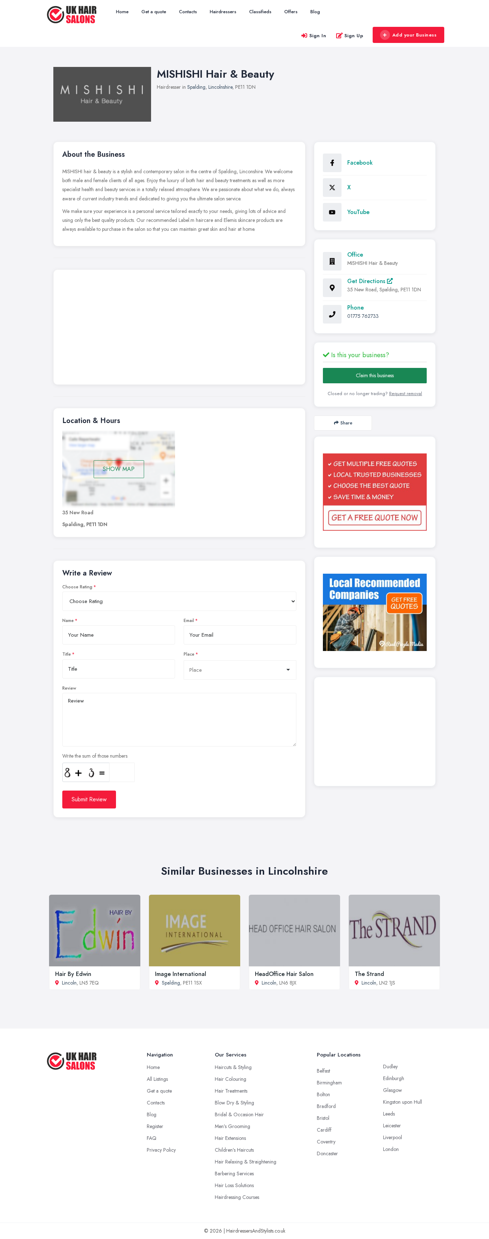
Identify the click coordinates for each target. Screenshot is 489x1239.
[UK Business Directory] (375, 612)
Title (66, 654)
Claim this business (375, 375)
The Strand (369, 974)
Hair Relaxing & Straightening (245, 1161)
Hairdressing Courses (237, 1197)
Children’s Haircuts (234, 1149)
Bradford (326, 1106)
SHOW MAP (119, 469)
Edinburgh (393, 1078)
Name (68, 620)
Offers (290, 11)
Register (155, 1126)
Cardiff (324, 1129)
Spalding (196, 87)
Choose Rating (77, 587)
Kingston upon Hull (402, 1102)
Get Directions (367, 281)
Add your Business (414, 34)
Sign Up (353, 35)
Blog (315, 11)
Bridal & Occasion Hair (239, 1114)
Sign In (317, 35)
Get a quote (153, 11)
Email (189, 620)
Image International (180, 974)
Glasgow (392, 1090)
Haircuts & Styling (233, 1067)
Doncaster (327, 1153)
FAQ (151, 1138)
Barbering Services (234, 1173)
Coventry (326, 1141)
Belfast (323, 1070)
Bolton (323, 1094)
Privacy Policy (161, 1149)
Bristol (323, 1118)
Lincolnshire (220, 87)
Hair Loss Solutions (234, 1185)
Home (122, 11)
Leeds (389, 1113)
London (391, 1149)
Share (346, 422)
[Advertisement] (179, 329)
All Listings (157, 1079)
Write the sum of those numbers (94, 755)
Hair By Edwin (73, 974)
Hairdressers (223, 11)
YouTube (358, 212)
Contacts (188, 11)
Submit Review (89, 799)
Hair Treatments (231, 1090)
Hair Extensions (230, 1138)
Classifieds (260, 11)
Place (189, 654)
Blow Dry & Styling (234, 1102)
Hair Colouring (230, 1079)
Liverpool (392, 1137)
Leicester (392, 1125)
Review (69, 688)
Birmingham (329, 1082)
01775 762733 (363, 316)
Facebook (360, 163)
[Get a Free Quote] (375, 492)
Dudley (390, 1066)
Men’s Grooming (232, 1126)
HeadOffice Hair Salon (284, 974)
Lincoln (69, 982)
